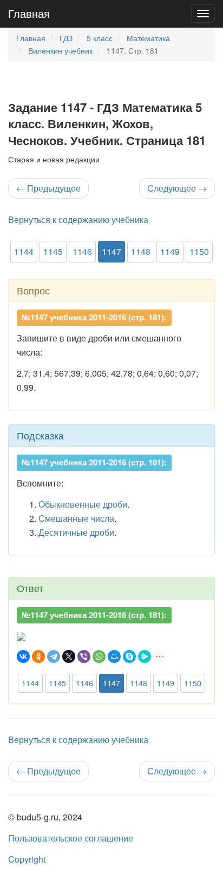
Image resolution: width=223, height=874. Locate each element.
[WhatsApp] (99, 656)
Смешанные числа (76, 518)
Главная (29, 13)
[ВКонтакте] (23, 656)
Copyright (26, 859)
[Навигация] (203, 13)
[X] (68, 656)
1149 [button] (170, 251)
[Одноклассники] (38, 656)
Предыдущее (48, 188)
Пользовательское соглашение (70, 838)
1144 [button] (24, 251)
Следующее (177, 188)
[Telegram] (53, 656)
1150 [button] (199, 251)
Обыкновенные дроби (82, 504)
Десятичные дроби (76, 532)
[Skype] (129, 656)
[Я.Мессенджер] (144, 656)
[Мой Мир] (114, 656)
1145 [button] (53, 251)
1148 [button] (140, 251)
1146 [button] (82, 251)
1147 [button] (111, 251)
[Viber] (83, 656)
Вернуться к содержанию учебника (78, 219)
